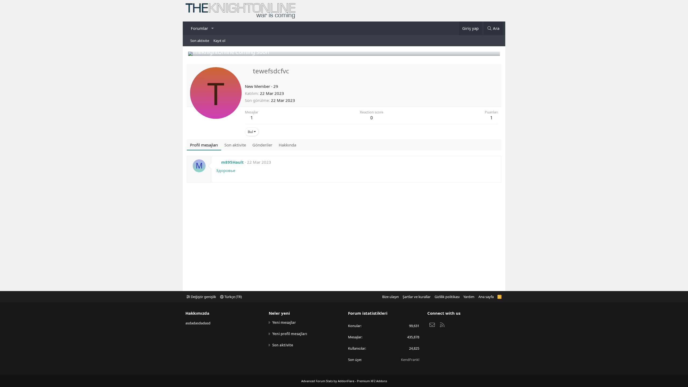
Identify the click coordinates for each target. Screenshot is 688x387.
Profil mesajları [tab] (204, 145)
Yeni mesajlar (284, 322)
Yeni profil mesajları (289, 333)
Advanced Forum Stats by (344, 381)
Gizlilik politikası (447, 296)
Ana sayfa (486, 296)
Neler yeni (279, 313)
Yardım (468, 296)
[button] (212, 28)
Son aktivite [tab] (235, 145)
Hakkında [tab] (287, 145)
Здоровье (225, 170)
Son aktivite (199, 40)
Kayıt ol (219, 40)
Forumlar (199, 28)
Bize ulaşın (390, 296)
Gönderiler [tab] (262, 145)
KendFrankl (410, 359)
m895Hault (232, 162)
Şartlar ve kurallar (417, 296)
